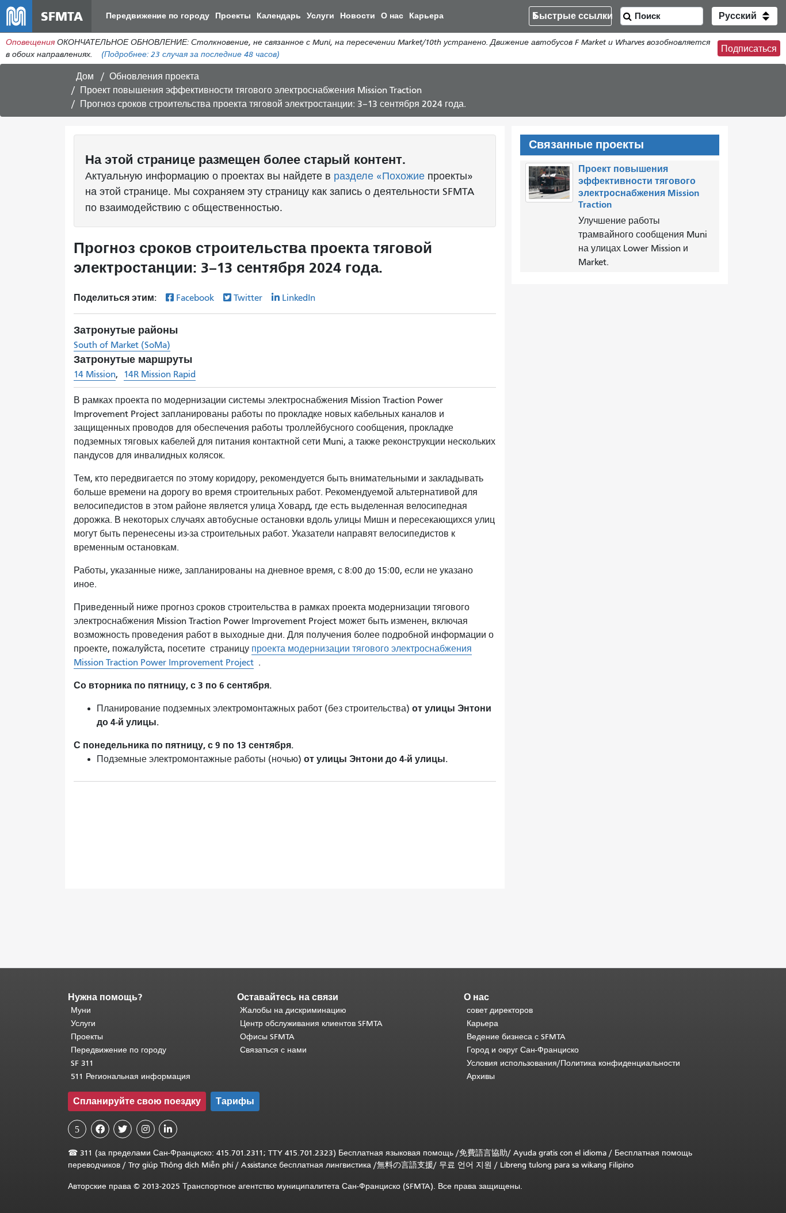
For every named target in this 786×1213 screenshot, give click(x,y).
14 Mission (95, 374)
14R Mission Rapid (160, 374)
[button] (744, 16)
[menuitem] (157, 16)
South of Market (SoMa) (122, 345)
